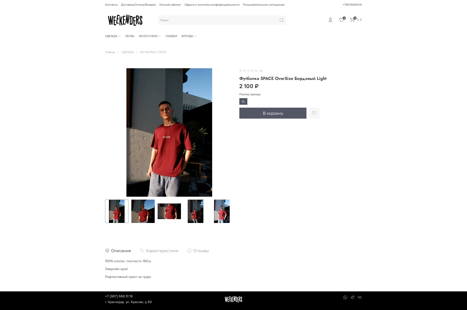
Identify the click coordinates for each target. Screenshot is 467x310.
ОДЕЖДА (111, 36)
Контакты (111, 4)
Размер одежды (250, 94)
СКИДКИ (171, 36)
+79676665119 (352, 4)
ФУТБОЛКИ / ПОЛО (153, 52)
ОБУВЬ (129, 36)
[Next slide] (227, 132)
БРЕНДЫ (187, 36)
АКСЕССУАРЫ (148, 36)
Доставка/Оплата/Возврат (138, 4)
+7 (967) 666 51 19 (119, 296)
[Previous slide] (111, 132)
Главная (110, 52)
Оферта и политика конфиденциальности (212, 4)
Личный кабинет (170, 4)
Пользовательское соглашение (264, 4)
